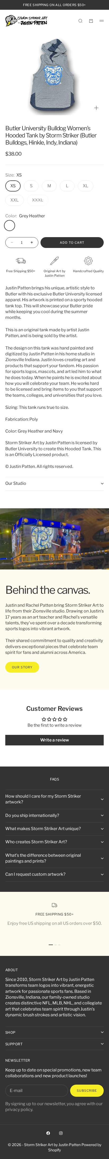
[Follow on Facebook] (48, 1133)
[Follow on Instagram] (61, 1133)
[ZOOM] (96, 108)
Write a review (54, 740)
